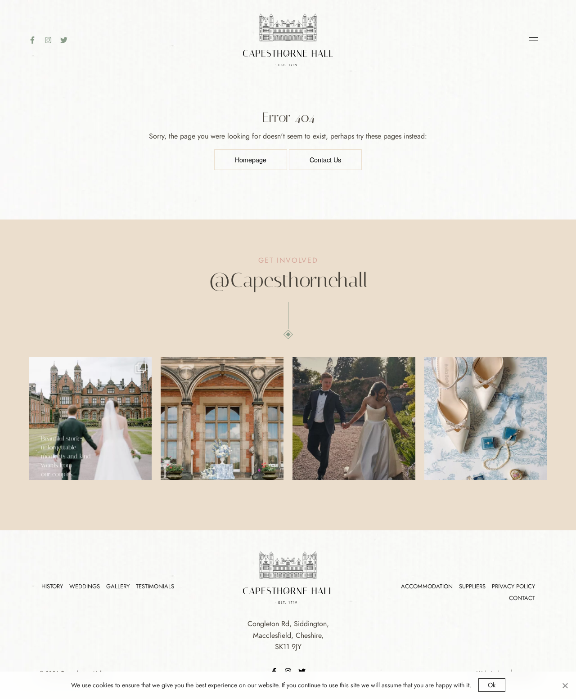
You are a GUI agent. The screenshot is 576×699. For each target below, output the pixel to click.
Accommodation (427, 586)
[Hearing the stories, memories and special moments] (90, 418)
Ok (491, 685)
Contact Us (325, 159)
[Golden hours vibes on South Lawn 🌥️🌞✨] (353, 418)
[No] (564, 685)
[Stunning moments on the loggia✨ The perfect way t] (222, 418)
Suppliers (472, 586)
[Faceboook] (36, 40)
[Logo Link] (288, 39)
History (52, 586)
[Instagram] (51, 40)
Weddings (84, 586)
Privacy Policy (513, 586)
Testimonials (155, 586)
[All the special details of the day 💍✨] (485, 418)
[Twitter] (67, 40)
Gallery (118, 586)
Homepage (250, 159)
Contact (522, 598)
